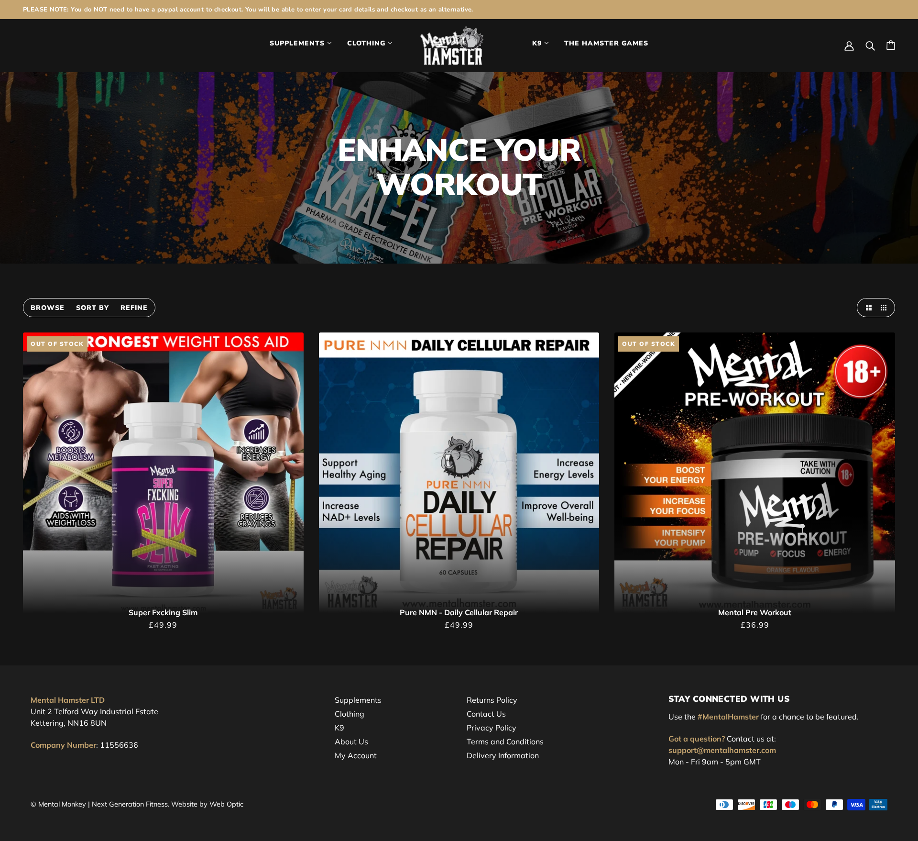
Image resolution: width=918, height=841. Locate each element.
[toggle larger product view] (866, 307)
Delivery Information (503, 755)
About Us (351, 741)
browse (48, 307)
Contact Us (486, 714)
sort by (92, 307)
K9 (339, 727)
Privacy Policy (491, 727)
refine (134, 307)
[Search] (870, 45)
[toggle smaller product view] (885, 307)
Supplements (358, 700)
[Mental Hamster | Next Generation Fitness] (452, 44)
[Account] (849, 45)
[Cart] (891, 45)
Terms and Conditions (505, 741)
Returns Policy (492, 700)
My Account (356, 755)
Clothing (349, 714)
